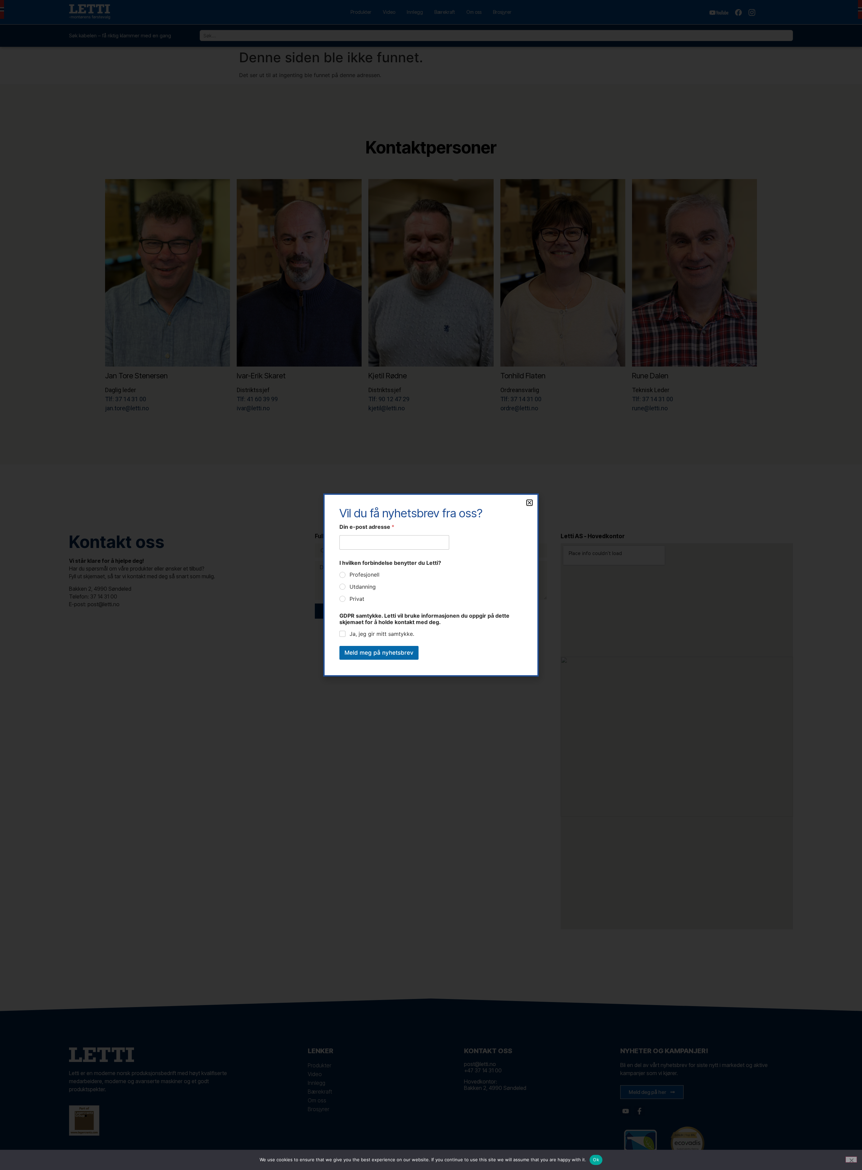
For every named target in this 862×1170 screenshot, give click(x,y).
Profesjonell (364, 574)
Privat (357, 598)
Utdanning (363, 586)
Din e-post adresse (366, 527)
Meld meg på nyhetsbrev (378, 652)
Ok (596, 1159)
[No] (851, 1160)
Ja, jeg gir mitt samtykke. (382, 633)
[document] (431, 585)
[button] (529, 502)
